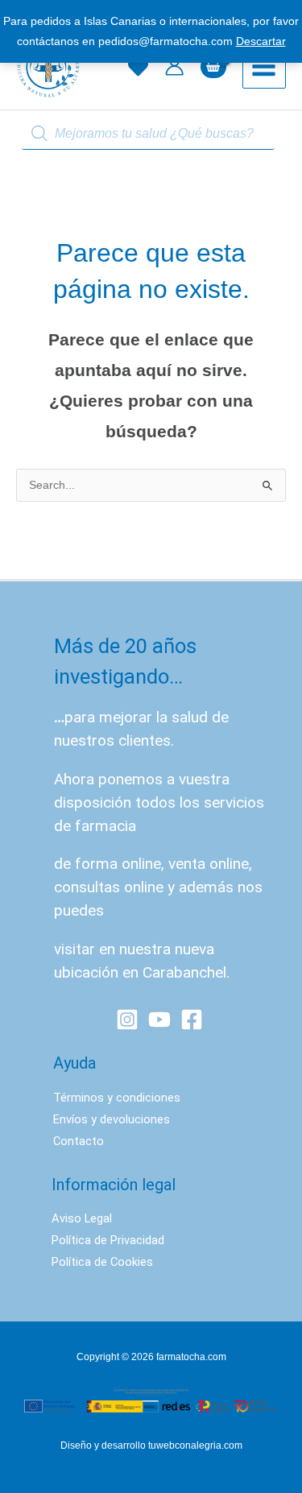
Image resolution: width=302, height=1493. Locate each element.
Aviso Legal (82, 1218)
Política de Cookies (102, 1262)
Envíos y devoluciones (111, 1119)
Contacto (78, 1141)
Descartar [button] (261, 41)
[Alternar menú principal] (264, 67)
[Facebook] (191, 1019)
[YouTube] (159, 1019)
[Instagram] (127, 1019)
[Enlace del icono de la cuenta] (174, 66)
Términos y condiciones (116, 1097)
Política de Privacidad (108, 1240)
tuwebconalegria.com (195, 1445)
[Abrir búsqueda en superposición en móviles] (151, 134)
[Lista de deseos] (138, 67)
